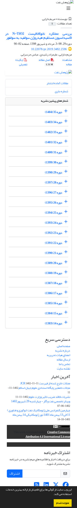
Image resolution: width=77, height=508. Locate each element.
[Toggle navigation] (40, 8)
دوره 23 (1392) (53, 233)
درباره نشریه (62, 350)
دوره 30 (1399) (53, 162)
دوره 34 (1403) (53, 122)
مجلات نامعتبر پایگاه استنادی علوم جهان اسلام (44, 388)
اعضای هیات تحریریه (58, 355)
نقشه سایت (63, 368)
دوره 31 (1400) (53, 152)
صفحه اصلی (63, 346)
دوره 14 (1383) (53, 323)
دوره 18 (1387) (53, 283)
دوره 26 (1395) (53, 203)
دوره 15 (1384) (53, 313)
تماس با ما (64, 364)
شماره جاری (61, 91)
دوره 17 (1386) (53, 293)
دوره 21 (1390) (53, 253)
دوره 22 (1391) (53, 243)
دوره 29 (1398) (53, 172)
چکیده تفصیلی (21, 62)
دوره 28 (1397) (53, 182)
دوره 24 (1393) (53, 223)
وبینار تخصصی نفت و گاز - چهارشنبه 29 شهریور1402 (40, 401)
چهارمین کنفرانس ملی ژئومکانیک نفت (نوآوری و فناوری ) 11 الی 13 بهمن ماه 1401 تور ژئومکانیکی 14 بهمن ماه (38, 412)
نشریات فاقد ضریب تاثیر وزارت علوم (49, 397)
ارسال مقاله (63, 359)
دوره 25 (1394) (53, 213)
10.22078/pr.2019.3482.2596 (49, 49)
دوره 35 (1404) (53, 112)
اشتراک (15, 473)
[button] (52, 494)
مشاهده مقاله (67, 62)
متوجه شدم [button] (62, 502)
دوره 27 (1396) (53, 192)
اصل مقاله (46, 62)
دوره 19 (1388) (53, 273)
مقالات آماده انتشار (57, 83)
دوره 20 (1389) (53, 263)
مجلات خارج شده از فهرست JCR (45, 383)
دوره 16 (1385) (53, 303)
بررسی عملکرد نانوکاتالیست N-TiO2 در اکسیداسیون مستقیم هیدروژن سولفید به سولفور (38, 35)
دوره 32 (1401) (53, 142)
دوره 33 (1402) (53, 132)
